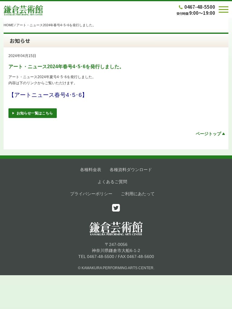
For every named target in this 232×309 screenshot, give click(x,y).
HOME (9, 25)
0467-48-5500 (199, 6)
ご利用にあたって (138, 193)
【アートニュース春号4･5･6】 (48, 95)
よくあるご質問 (112, 181)
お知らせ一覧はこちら (35, 113)
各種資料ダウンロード (131, 169)
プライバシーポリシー (91, 193)
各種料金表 (90, 169)
